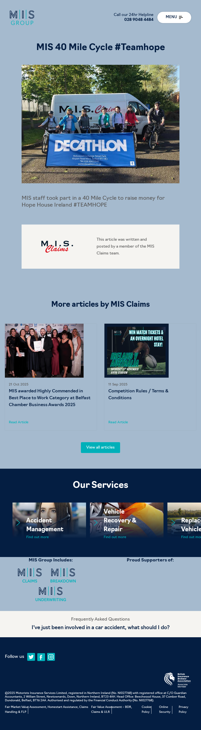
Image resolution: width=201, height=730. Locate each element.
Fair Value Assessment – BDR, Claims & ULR (111, 710)
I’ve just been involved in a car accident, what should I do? (101, 627)
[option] (50, 377)
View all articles (100, 448)
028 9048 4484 (138, 20)
